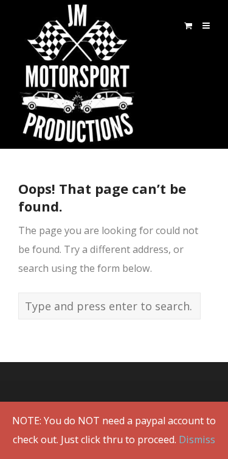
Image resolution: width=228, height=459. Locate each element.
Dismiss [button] (197, 439)
